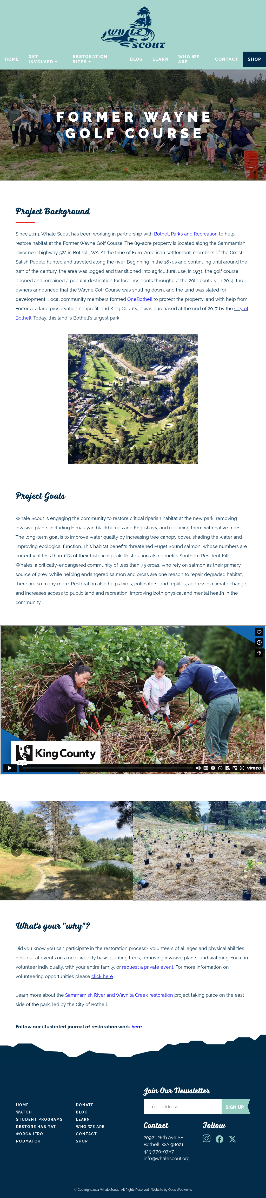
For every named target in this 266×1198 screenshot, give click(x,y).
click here (102, 976)
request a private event (147, 967)
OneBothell (139, 299)
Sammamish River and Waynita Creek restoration (119, 995)
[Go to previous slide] (16, 851)
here (136, 1026)
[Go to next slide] (249, 851)
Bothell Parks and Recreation (186, 234)
